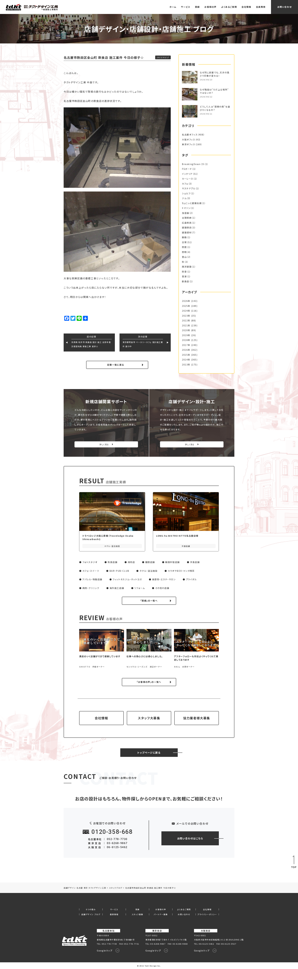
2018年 (186, 340)
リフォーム (139, 588)
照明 (184, 252)
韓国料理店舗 (172, 562)
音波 (184, 276)
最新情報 (114, 914)
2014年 (186, 359)
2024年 (186, 310)
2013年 (186, 364)
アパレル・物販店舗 (92, 579)
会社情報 (246, 6)
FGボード (187, 168)
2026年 (186, 300)
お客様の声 (210, 6)
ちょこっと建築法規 (191, 203)
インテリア (187, 173)
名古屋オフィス (190, 134)
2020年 (186, 330)
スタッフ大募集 (149, 718)
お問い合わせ (284, 6)
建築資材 (187, 232)
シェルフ (186, 193)
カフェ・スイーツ (90, 570)
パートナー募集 (161, 914)
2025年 (186, 305)
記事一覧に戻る (115, 364)
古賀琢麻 (187, 217)
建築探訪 (187, 227)
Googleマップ (104, 950)
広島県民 (187, 222)
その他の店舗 (162, 588)
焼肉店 (131, 562)
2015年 (186, 354)
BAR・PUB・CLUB (119, 570)
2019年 (186, 335)
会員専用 (261, 6)
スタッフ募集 (137, 914)
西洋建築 (187, 266)
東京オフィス (188, 144)
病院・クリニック (90, 588)
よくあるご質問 (229, 6)
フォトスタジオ (89, 562)
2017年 (186, 345)
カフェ (185, 183)
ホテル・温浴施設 (149, 570)
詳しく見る (104, 444)
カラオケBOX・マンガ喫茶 (181, 570)
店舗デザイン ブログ (90, 914)
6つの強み (91, 909)
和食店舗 (112, 562)
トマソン (186, 208)
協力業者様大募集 (196, 718)
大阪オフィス (188, 139)
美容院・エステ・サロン (164, 579)
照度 (184, 247)
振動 (184, 237)
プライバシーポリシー (207, 914)
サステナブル (188, 188)
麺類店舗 (150, 562)
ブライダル (191, 579)
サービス (185, 6)
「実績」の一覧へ (149, 600)
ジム (184, 198)
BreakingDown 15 (193, 164)
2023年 (186, 315)
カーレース (187, 178)
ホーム (172, 6)
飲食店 (185, 281)
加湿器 (185, 212)
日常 (184, 242)
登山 (184, 256)
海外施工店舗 (117, 588)
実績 (197, 6)
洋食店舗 (195, 562)
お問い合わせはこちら (190, 838)
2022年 (186, 320)
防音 (184, 271)
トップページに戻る (148, 752)
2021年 (186, 325)
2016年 (186, 349)
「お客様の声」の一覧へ (149, 681)
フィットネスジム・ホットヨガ (127, 579)
